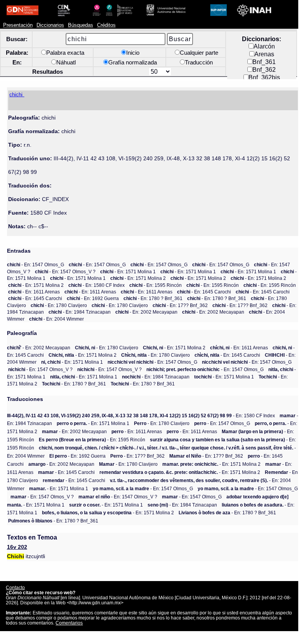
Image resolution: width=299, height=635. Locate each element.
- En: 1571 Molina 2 (138, 278)
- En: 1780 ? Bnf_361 (153, 298)
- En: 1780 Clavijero (59, 305)
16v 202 (17, 547)
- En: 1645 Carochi (204, 291)
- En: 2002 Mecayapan (146, 311)
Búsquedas (80, 25)
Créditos (106, 25)
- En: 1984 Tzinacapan (80, 311)
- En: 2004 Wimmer (56, 318)
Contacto (15, 587)
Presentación (18, 25)
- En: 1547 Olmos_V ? (65, 271)
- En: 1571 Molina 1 (128, 271)
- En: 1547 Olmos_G (35, 264)
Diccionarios (50, 25)
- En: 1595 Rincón (155, 285)
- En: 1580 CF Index (96, 285)
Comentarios (69, 622)
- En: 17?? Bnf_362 (180, 305)
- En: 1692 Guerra (93, 298)
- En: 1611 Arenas (34, 291)
